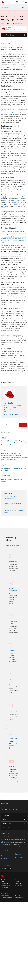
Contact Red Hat (4, 883)
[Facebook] (10, 810)
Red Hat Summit (4, 887)
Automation (13, 561)
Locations (17, 881)
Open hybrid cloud (13, 622)
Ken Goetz (8, 27)
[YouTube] (6, 810)
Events (2, 881)
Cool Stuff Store (18, 885)
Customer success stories (7, 855)
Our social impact (19, 857)
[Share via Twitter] (11, 35)
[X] (13, 810)
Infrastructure (13, 711)
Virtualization (13, 767)
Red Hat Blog (4, 7)
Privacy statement (5, 895)
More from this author (11, 414)
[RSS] (25, 35)
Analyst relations (5, 858)
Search (23, 424)
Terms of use (17, 895)
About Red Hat (4, 879)
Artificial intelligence (13, 590)
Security (11, 651)
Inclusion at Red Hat (5, 885)
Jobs (16, 860)
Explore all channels (12, 545)
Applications (13, 738)
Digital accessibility (19, 897)
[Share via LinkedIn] (9, 35)
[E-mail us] (13, 35)
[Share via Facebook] (6, 35)
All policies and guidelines (6, 897)
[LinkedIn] (2, 810)
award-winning (16, 846)
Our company (4, 850)
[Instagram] (17, 810)
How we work (4, 853)
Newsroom (17, 850)
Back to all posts (6, 43)
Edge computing (12, 681)
